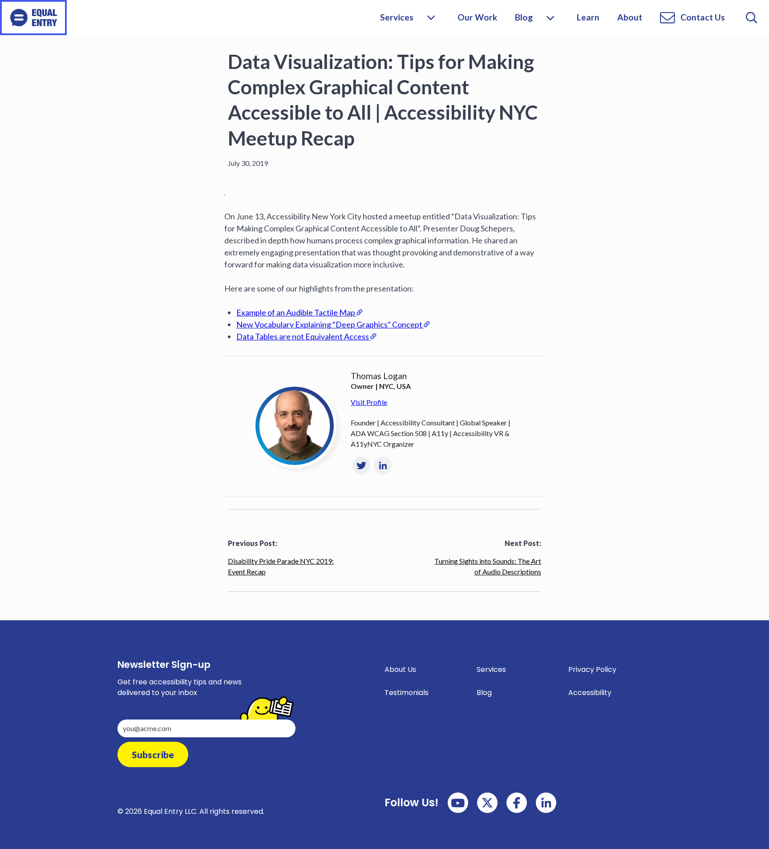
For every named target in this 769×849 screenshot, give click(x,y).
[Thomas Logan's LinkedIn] (383, 465)
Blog (524, 17)
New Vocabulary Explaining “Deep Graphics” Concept (329, 324)
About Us (400, 669)
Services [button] (396, 17)
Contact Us (702, 17)
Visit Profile (369, 402)
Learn (588, 17)
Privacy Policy (592, 669)
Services (491, 669)
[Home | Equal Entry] (33, 17)
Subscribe (153, 754)
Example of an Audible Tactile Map (295, 312)
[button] (550, 17)
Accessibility (589, 692)
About (629, 17)
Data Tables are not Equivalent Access (302, 336)
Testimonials (406, 692)
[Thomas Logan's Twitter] (361, 465)
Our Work (477, 17)
